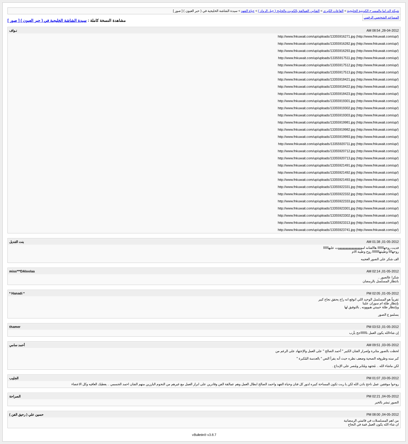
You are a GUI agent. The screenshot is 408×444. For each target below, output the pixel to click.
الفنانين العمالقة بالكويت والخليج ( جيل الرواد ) (289, 11)
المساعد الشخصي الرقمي (381, 17)
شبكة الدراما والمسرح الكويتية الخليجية (373, 11)
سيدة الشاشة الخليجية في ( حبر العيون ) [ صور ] (47, 20)
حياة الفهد (247, 11)
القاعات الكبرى (333, 11)
